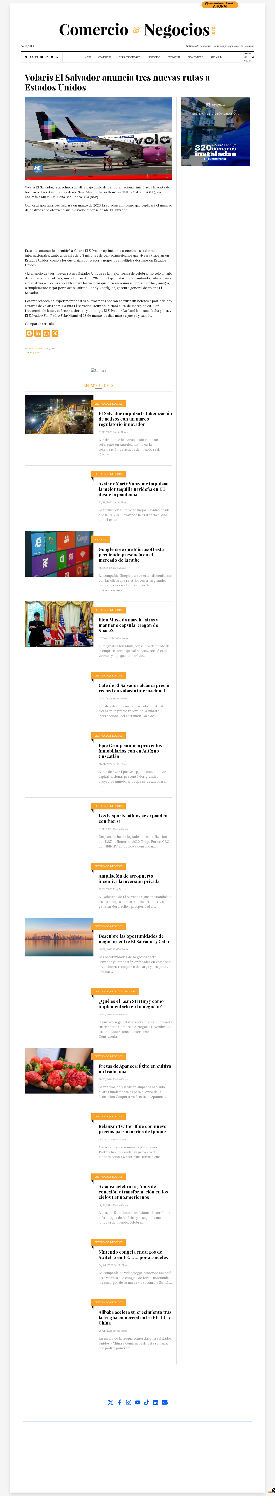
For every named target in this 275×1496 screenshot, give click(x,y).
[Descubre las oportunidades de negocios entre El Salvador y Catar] (59, 937)
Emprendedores (129, 57)
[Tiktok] (147, 1402)
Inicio (87, 57)
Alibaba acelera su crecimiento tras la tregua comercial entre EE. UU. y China (135, 1317)
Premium (216, 57)
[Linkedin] (156, 1402)
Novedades (195, 57)
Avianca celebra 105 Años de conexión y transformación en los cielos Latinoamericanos (133, 1191)
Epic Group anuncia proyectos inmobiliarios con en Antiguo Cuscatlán (130, 750)
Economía (174, 57)
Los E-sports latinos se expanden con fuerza (133, 818)
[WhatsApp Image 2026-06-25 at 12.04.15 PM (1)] (215, 131)
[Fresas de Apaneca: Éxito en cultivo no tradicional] (59, 1070)
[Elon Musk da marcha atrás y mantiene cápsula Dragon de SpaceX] (59, 624)
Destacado (102, 403)
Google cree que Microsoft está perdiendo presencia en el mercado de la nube (131, 554)
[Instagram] (128, 1402)
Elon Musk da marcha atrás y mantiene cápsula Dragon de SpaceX (128, 625)
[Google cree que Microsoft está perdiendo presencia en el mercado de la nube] (59, 554)
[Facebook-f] (119, 1402)
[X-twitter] (110, 1402)
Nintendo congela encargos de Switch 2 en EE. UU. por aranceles (133, 1254)
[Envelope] (165, 1402)
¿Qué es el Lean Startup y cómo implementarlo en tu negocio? (131, 1003)
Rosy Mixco (35, 348)
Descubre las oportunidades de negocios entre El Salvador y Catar (134, 938)
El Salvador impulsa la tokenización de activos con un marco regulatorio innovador (135, 418)
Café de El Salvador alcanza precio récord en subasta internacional (134, 687)
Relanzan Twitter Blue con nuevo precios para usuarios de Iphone (133, 1128)
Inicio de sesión (248, 57)
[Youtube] (138, 1402)
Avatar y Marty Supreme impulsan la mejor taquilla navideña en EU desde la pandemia (134, 489)
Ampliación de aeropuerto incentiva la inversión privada (129, 878)
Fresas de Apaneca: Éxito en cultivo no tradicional (135, 1068)
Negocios (154, 57)
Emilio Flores (120, 432)
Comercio (104, 57)
